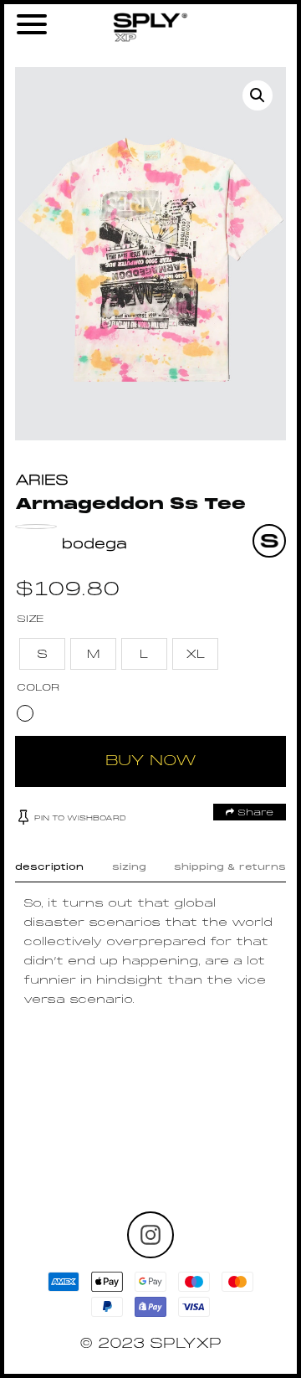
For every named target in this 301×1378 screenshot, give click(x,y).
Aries (42, 481)
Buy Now (150, 761)
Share (253, 813)
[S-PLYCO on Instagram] (150, 1234)
